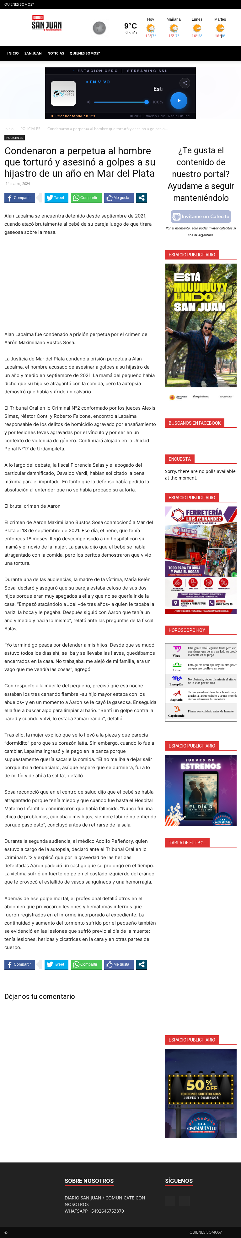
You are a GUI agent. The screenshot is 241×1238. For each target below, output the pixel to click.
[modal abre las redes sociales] (141, 197)
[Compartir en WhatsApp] (86, 197)
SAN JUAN (33, 53)
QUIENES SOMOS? (19, 4)
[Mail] (232, 4)
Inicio (8, 128)
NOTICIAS (55, 53)
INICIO (13, 53)
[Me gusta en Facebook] (119, 197)
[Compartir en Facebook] (19, 197)
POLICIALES (30, 128)
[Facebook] (221, 4)
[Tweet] (56, 197)
